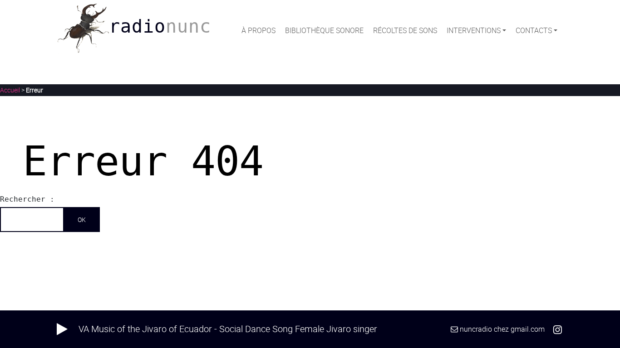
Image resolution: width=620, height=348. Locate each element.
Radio (160, 26)
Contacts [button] (534, 30)
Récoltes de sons (405, 30)
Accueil (10, 90)
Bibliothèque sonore (324, 30)
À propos (258, 30)
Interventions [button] (474, 30)
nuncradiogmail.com (502, 329)
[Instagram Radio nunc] (557, 329)
